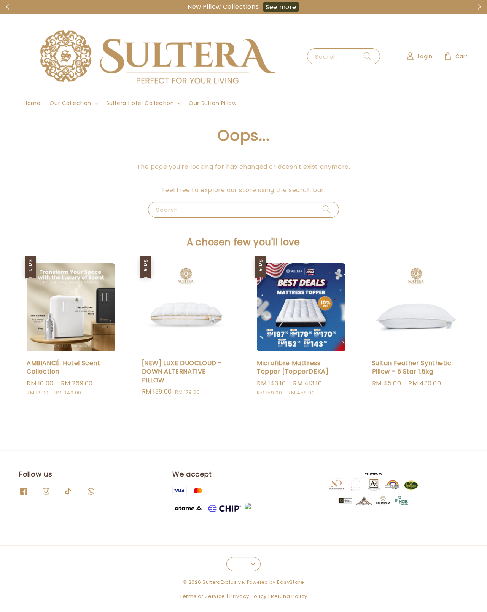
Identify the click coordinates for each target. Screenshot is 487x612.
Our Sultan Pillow (212, 103)
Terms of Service (202, 596)
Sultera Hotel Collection (140, 103)
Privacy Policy (248, 596)
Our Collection (70, 103)
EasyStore (290, 582)
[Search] (367, 56)
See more (281, 7)
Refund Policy (289, 596)
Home (32, 103)
